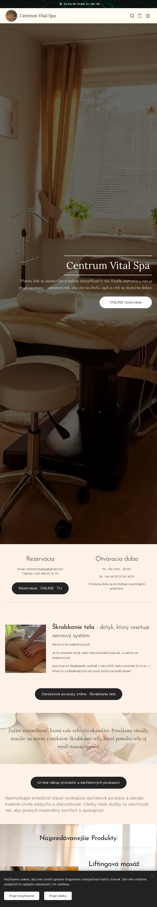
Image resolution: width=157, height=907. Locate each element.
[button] (132, 16)
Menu (148, 16)
